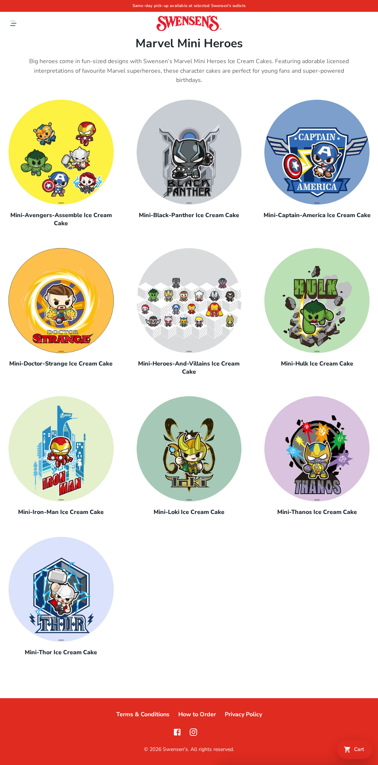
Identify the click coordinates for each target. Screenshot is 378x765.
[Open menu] (13, 23)
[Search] (369, 23)
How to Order (197, 714)
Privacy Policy (243, 714)
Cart (359, 749)
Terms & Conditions (142, 714)
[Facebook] (177, 732)
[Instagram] (193, 732)
